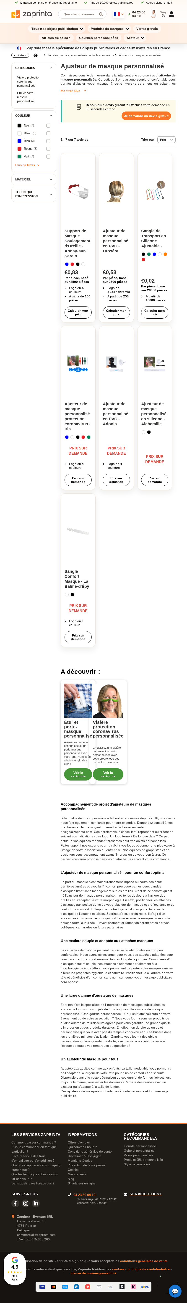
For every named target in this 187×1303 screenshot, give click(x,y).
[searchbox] (78, 14)
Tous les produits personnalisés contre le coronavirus (81, 55)
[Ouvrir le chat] (175, 1291)
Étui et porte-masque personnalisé (25, 97)
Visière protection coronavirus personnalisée (28, 81)
